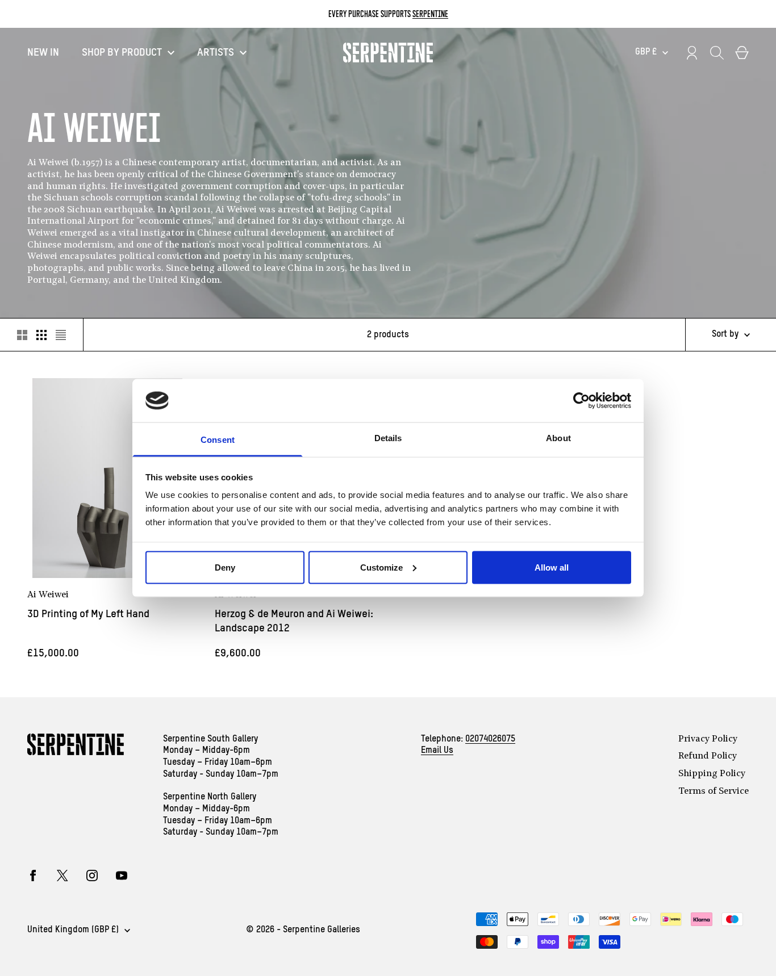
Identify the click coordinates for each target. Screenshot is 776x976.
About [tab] (558, 438)
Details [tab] (388, 438)
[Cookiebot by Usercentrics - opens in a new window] (581, 400)
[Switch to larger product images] (22, 335)
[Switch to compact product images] (61, 335)
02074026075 (490, 739)
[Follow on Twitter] (62, 875)
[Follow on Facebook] (33, 875)
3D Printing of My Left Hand (88, 614)
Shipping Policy (711, 773)
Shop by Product (122, 52)
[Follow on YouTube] (121, 875)
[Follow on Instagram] (92, 875)
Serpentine (430, 14)
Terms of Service (713, 791)
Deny (225, 567)
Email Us (437, 750)
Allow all (552, 567)
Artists (215, 52)
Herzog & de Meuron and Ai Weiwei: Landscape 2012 (294, 621)
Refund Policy (707, 756)
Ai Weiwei (48, 595)
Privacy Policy (707, 739)
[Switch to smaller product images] (41, 335)
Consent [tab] (218, 440)
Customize (381, 567)
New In (43, 52)
